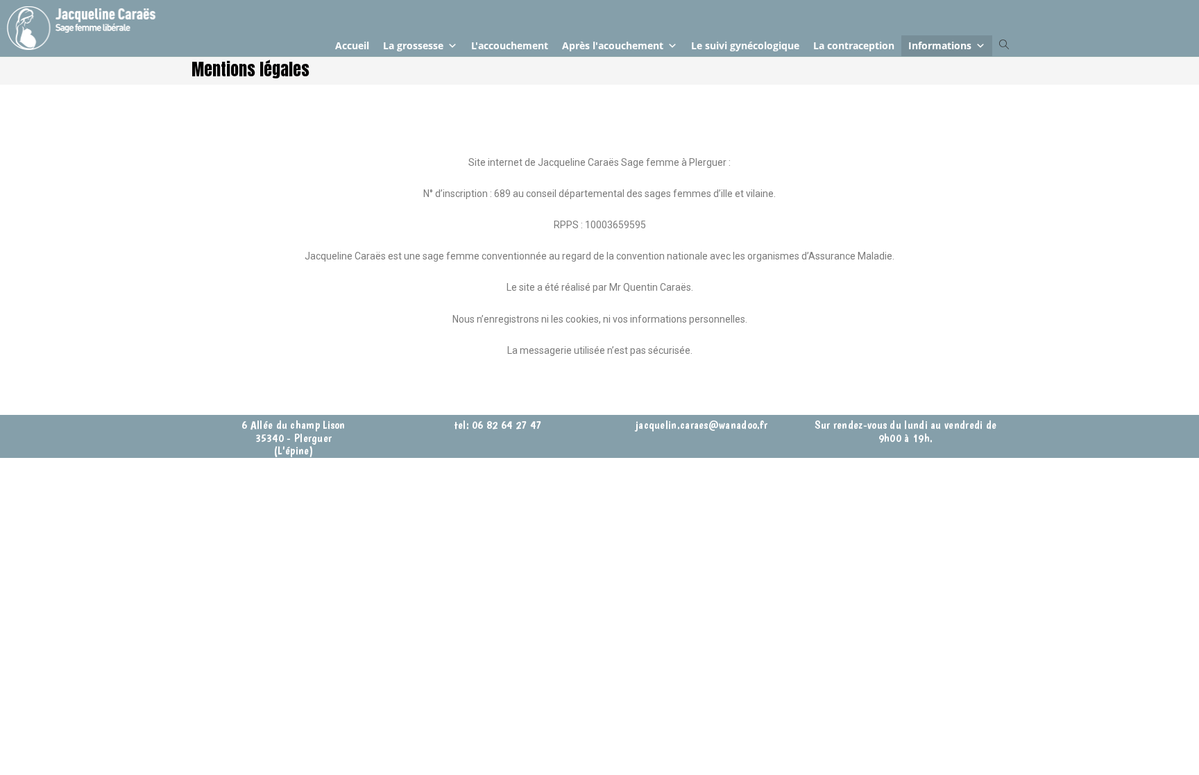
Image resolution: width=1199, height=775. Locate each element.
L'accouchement (509, 45)
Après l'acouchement (612, 45)
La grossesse (413, 45)
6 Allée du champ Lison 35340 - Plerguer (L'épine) (293, 437)
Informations (939, 45)
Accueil (352, 45)
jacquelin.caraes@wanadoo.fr (701, 425)
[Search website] (1004, 44)
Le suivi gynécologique (745, 45)
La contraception (853, 45)
